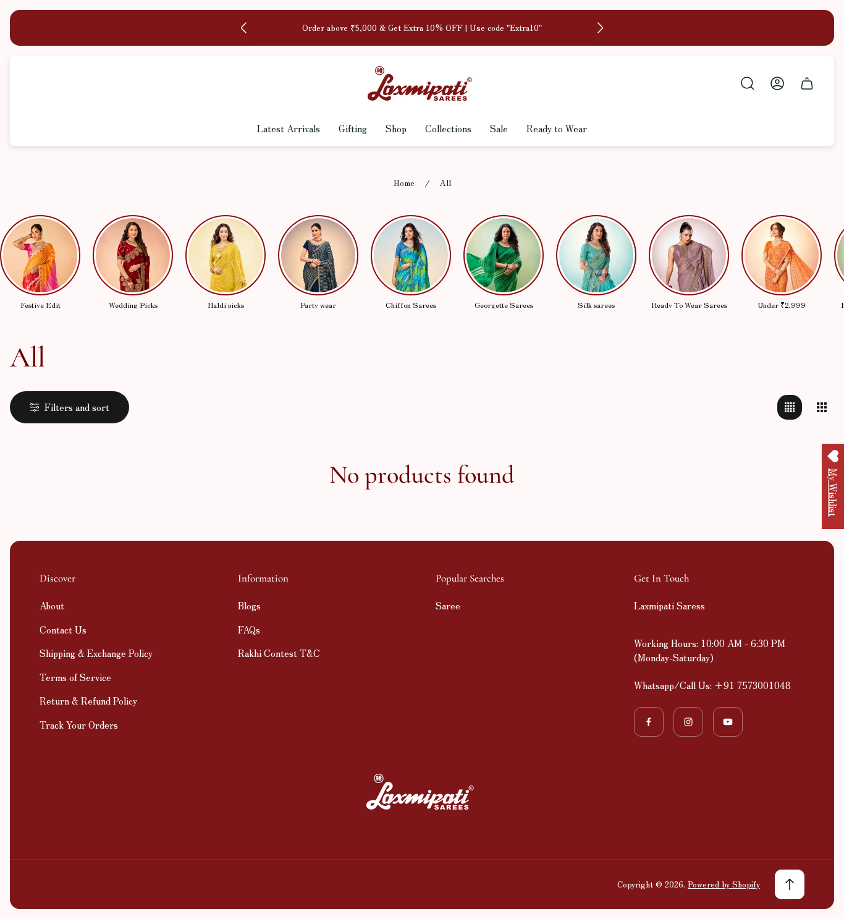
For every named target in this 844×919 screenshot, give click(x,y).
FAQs (249, 629)
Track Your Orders (79, 724)
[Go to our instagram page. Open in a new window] (688, 722)
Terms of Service (75, 677)
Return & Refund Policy (88, 700)
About (52, 605)
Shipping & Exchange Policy (96, 652)
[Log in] (777, 83)
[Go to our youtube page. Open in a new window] (728, 722)
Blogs (249, 605)
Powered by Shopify (724, 884)
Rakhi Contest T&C (279, 652)
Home (404, 183)
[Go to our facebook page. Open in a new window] (649, 722)
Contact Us (63, 629)
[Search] (747, 83)
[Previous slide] (244, 27)
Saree (448, 605)
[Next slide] (600, 27)
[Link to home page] (422, 792)
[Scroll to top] (789, 884)
